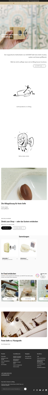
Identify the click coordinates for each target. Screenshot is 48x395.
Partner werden (16, 366)
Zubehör (2, 362)
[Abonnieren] (25, 389)
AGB (38, 356)
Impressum (39, 365)
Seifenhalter (3, 356)
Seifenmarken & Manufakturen (16, 360)
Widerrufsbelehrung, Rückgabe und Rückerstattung (41, 361)
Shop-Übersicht (28, 356)
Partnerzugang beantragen (35, 0)
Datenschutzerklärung (41, 358)
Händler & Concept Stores (16, 363)
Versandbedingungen (41, 363)
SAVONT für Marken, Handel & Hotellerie (17, 357)
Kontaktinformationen (41, 367)
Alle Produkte (3, 364)
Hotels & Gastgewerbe (17, 364)
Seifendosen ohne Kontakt (4, 359)
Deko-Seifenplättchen (5, 361)
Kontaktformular (28, 358)
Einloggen (27, 0)
